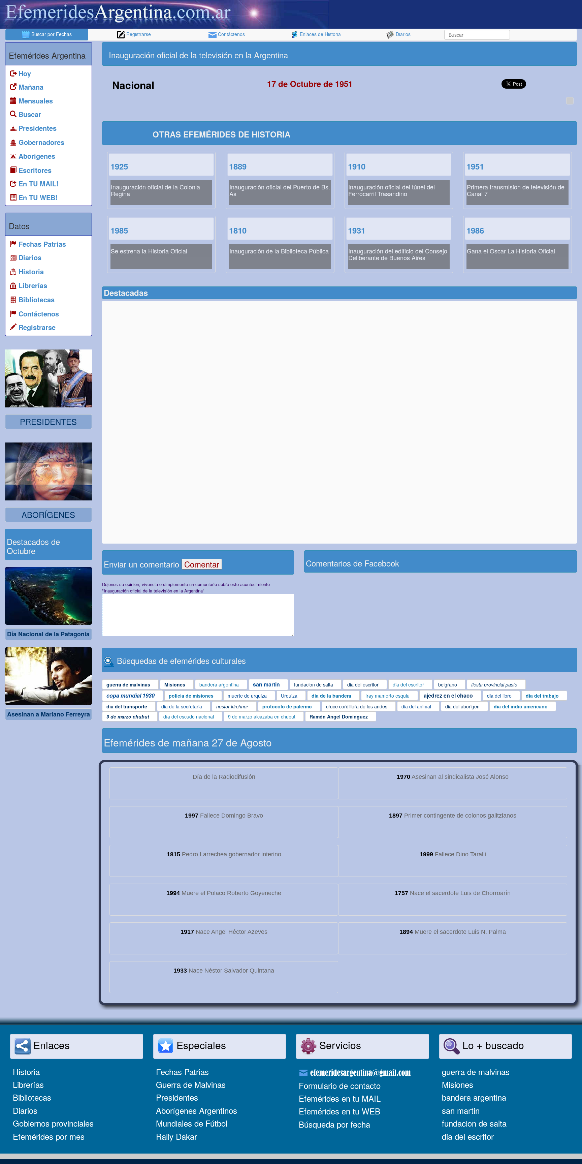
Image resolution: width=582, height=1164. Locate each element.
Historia (26, 1071)
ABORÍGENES (48, 514)
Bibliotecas (32, 1097)
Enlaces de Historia (319, 34)
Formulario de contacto (340, 1085)
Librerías (28, 1084)
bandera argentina (474, 1097)
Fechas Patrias (182, 1071)
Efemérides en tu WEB (339, 1111)
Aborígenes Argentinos (196, 1110)
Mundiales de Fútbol (191, 1123)
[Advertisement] (457, 54)
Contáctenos (231, 34)
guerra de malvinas (476, 1071)
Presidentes (177, 1097)
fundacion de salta (474, 1123)
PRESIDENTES (48, 421)
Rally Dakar (176, 1136)
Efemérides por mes (49, 1136)
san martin (461, 1110)
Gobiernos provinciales (53, 1123)
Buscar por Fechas (51, 34)
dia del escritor (468, 1136)
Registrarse (138, 34)
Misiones (457, 1084)
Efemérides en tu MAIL (340, 1098)
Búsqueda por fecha (334, 1124)
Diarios (402, 34)
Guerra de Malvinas (191, 1084)
